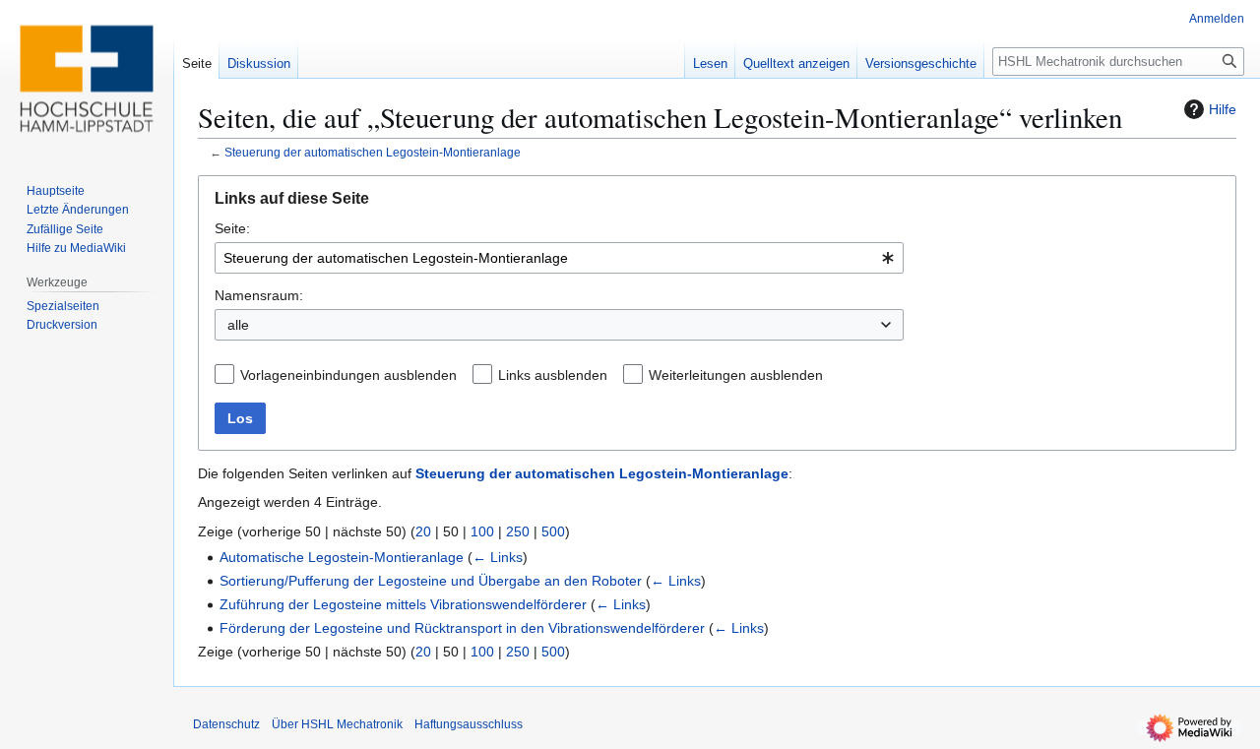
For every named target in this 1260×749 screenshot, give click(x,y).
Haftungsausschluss (468, 724)
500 (553, 531)
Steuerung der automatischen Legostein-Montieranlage (372, 152)
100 (482, 531)
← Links (497, 557)
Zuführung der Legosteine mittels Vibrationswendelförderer (403, 604)
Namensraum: (259, 295)
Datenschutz (226, 724)
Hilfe (1222, 109)
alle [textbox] (238, 325)
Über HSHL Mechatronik (337, 724)
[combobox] (559, 258)
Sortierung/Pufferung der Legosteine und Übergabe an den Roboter (431, 581)
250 (518, 531)
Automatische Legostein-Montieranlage (342, 557)
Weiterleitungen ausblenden (736, 375)
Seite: (232, 228)
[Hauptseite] (86, 78)
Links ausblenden (552, 375)
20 (423, 531)
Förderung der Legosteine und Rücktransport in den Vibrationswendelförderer (462, 628)
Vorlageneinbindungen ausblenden (348, 375)
